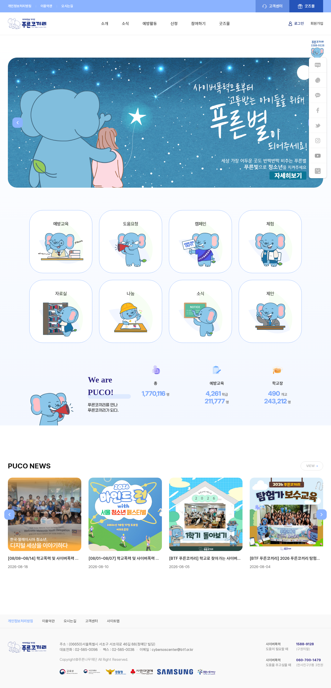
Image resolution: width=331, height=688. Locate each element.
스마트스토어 (317, 170)
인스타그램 (317, 140)
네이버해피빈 (317, 80)
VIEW (310, 466)
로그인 (299, 23)
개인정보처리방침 (19, 6)
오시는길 (67, 6)
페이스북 (317, 110)
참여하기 (198, 23)
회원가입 (317, 23)
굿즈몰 (310, 6)
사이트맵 (113, 621)
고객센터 (276, 6)
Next (321, 514)
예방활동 (150, 23)
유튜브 (317, 155)
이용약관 (46, 6)
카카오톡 (317, 95)
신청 (174, 23)
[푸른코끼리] (27, 23)
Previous (17, 122)
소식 (125, 23)
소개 (104, 23)
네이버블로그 (317, 65)
